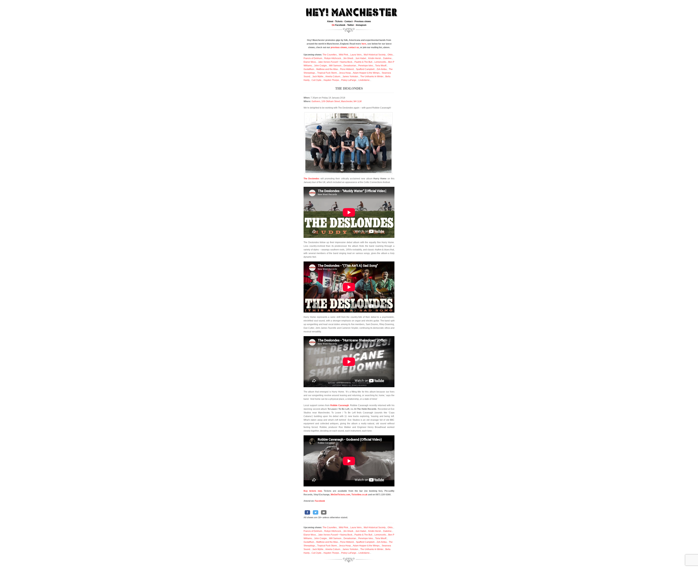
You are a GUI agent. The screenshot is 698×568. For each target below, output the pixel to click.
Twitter (350, 25)
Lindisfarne (364, 80)
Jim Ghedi (348, 58)
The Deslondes (349, 88)
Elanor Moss (310, 62)
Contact (348, 21)
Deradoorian (350, 65)
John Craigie (320, 65)
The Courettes (330, 54)
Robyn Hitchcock (332, 58)
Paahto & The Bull (363, 62)
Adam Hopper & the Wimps (366, 73)
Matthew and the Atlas (327, 69)
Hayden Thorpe (331, 80)
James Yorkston (350, 76)
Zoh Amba (382, 69)
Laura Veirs (356, 54)
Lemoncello (380, 62)
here (364, 44)
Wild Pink (343, 54)
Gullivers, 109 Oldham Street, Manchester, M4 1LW (337, 101)
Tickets (339, 21)
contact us (353, 47)
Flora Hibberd (347, 69)
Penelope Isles (365, 65)
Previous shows (362, 21)
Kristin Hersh (374, 58)
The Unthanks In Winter (371, 76)
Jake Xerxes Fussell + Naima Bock (335, 62)
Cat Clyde (316, 80)
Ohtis (390, 54)
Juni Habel (360, 58)
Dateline (387, 58)
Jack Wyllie (317, 76)
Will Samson (335, 65)
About (330, 21)
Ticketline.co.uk (359, 494)
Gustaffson (309, 69)
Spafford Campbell (365, 69)
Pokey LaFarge (348, 80)
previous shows (339, 47)
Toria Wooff (380, 65)
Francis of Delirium (313, 58)
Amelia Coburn (332, 76)
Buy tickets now (313, 491)
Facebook (340, 25)
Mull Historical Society (374, 54)
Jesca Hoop (345, 73)
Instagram (361, 25)
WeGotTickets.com (340, 494)
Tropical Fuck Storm (327, 73)
